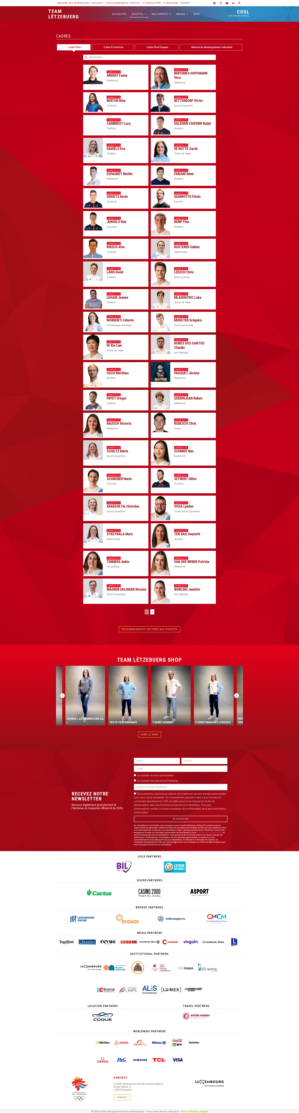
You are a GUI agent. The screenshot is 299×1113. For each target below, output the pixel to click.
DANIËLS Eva (116, 149)
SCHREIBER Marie (119, 479)
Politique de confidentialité (210, 832)
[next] (152, 611)
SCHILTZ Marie (117, 451)
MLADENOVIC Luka (187, 297)
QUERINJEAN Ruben (188, 398)
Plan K (184, 1111)
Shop (196, 14)
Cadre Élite (113, 72)
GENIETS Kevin (117, 197)
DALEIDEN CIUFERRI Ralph (192, 123)
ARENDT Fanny (117, 75)
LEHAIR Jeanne (117, 297)
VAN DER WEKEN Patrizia (191, 562)
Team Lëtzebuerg (63, 14)
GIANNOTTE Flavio (187, 197)
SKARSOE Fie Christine (123, 506)
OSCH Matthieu (118, 373)
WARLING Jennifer (187, 589)
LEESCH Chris (184, 272)
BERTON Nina (116, 101)
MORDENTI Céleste (120, 320)
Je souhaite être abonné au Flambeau (157, 780)
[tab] (74, 47)
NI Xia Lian (114, 345)
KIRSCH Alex (116, 247)
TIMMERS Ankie (118, 562)
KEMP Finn (181, 222)
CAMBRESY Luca (119, 123)
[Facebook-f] (214, 3)
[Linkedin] (233, 3)
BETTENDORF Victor (188, 101)
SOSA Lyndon (183, 506)
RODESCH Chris (185, 423)
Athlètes (137, 14)
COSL (238, 13)
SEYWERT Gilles (185, 479)
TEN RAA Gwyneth (187, 534)
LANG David (115, 272)
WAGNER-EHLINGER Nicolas (126, 589)
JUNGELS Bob (116, 222)
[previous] (147, 611)
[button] (239, 3)
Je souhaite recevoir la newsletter (155, 775)
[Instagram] (220, 3)
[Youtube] (227, 3)
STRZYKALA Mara (120, 534)
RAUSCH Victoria (119, 423)
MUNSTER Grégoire (188, 320)
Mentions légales (198, 1111)
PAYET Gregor (117, 398)
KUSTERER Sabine (187, 247)
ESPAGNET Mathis (120, 174)
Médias (180, 14)
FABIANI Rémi (184, 174)
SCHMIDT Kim (184, 451)
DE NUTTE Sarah (186, 149)
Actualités (119, 14)
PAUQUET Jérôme (186, 373)
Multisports (160, 14)
